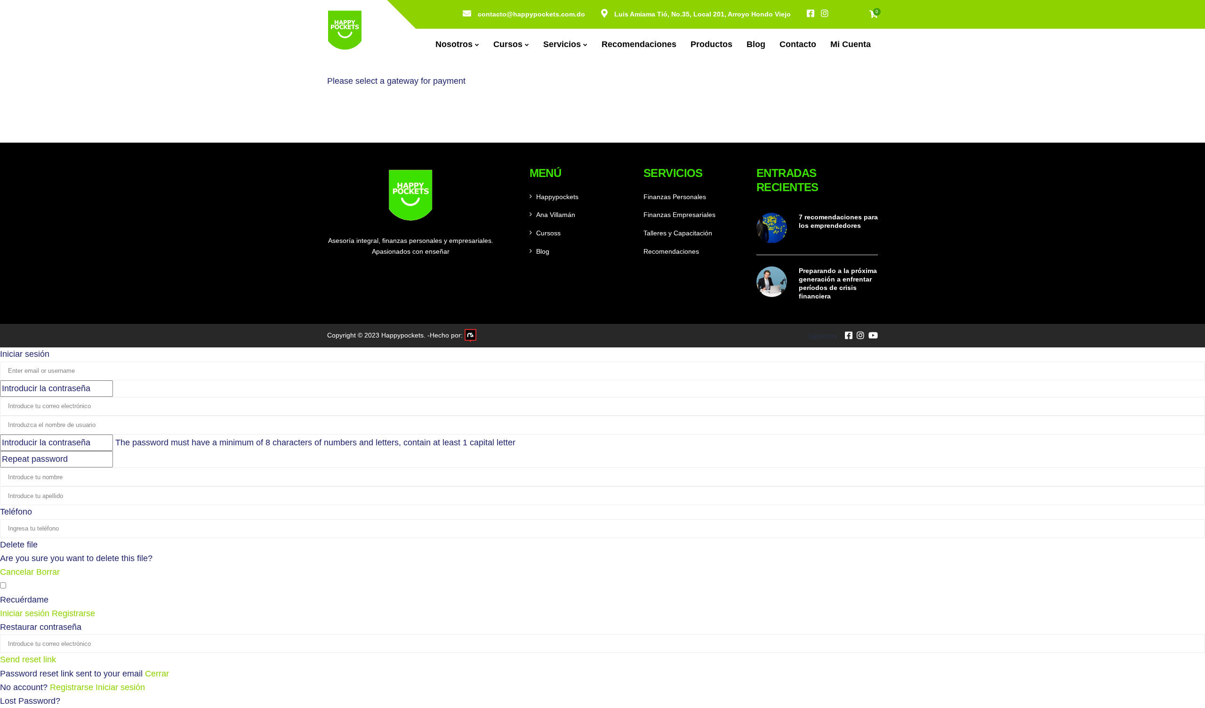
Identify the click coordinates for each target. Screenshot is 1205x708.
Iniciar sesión (120, 687)
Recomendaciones (639, 44)
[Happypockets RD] (344, 30)
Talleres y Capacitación (677, 233)
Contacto (797, 44)
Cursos (507, 44)
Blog (756, 44)
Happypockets (557, 197)
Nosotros (454, 44)
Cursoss (548, 233)
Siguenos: (823, 335)
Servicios (562, 44)
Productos (711, 44)
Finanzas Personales (674, 197)
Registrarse (73, 687)
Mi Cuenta (850, 44)
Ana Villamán (555, 214)
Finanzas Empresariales (679, 214)
